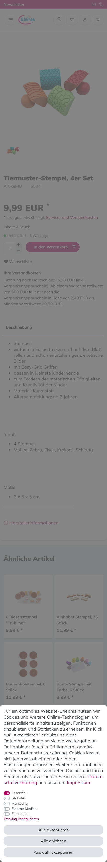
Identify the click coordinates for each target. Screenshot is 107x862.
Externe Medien (24, 808)
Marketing (20, 803)
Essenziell (19, 793)
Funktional (20, 813)
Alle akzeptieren (54, 829)
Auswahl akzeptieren (53, 852)
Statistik (18, 798)
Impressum (78, 782)
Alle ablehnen (53, 840)
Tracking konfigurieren (21, 819)
